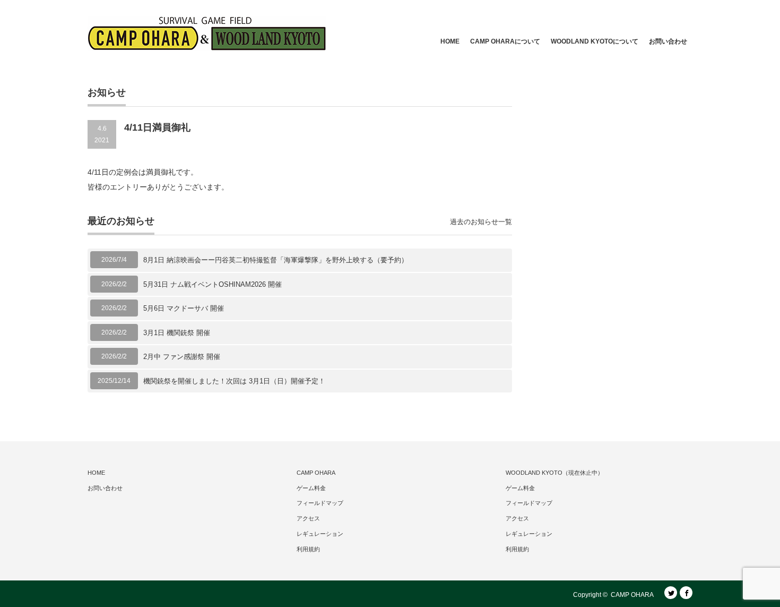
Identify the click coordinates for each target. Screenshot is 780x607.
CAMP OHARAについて (505, 41)
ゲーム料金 (311, 488)
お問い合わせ (668, 41)
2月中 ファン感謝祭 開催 (181, 357)
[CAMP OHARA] (207, 33)
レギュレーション (320, 534)
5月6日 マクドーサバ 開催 (183, 308)
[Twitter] (670, 592)
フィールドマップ (320, 503)
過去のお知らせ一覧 (481, 222)
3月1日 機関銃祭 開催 (176, 333)
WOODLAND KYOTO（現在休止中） (554, 472)
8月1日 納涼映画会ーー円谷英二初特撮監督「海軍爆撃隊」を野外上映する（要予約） (275, 260)
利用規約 (308, 549)
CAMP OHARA (316, 472)
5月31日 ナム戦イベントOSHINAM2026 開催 (212, 284)
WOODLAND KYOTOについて (594, 41)
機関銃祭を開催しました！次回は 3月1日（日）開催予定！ (234, 381)
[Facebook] (686, 592)
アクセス (308, 518)
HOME (450, 41)
